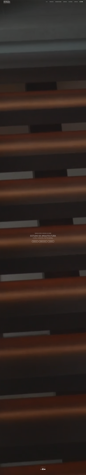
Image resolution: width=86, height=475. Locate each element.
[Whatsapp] (41, 469)
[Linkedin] (81, 1)
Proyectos (51, 1)
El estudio (70, 1)
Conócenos (51, 241)
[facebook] (82, 1)
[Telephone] (42, 469)
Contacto (76, 1)
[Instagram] (79, 1)
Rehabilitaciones (58, 1)
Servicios (65, 1)
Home (47, 1)
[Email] (44, 469)
